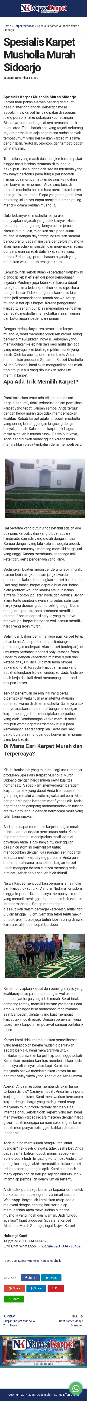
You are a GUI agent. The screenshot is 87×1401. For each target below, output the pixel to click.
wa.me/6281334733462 (61, 1246)
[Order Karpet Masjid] (43, 1366)
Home (7, 26)
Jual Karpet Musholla (25, 1260)
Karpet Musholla (24, 26)
